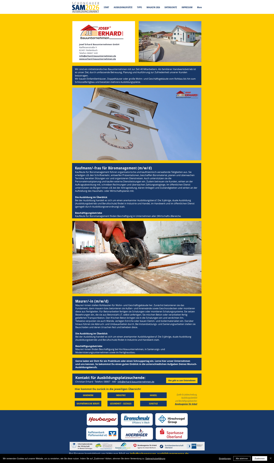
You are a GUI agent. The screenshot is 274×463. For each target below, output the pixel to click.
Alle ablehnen (242, 458)
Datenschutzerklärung (155, 458)
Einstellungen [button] (225, 458)
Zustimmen (260, 458)
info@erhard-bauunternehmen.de (136, 381)
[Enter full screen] (197, 156)
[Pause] (76, 156)
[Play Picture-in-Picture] (193, 156)
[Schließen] (270, 458)
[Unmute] (81, 156)
